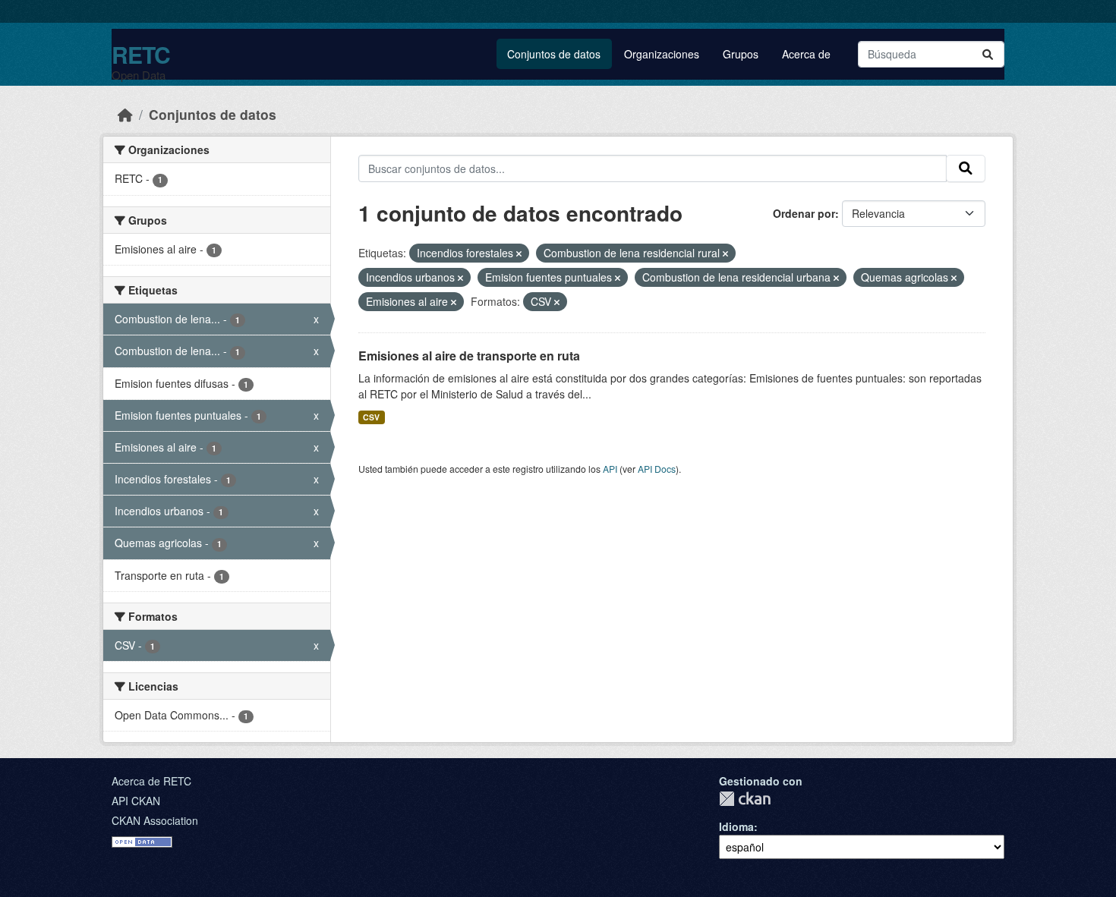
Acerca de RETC (151, 780)
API (610, 468)
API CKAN (136, 800)
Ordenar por (804, 213)
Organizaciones (661, 53)
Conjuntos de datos (554, 53)
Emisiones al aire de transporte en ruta (469, 355)
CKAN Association (155, 820)
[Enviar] (988, 54)
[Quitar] (519, 253)
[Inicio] (125, 114)
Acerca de (806, 53)
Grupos (740, 53)
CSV (371, 417)
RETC (141, 54)
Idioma (736, 826)
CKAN (745, 799)
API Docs (657, 468)
